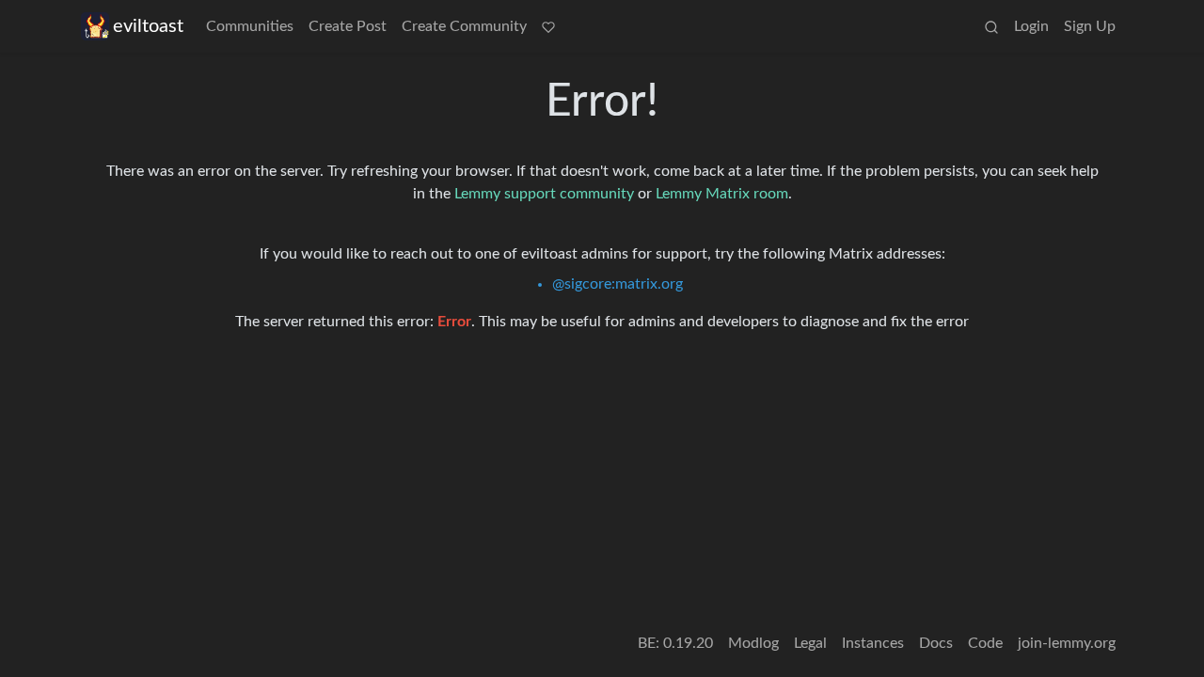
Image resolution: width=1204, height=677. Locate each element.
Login (1031, 26)
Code (985, 643)
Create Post (348, 26)
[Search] (991, 26)
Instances (873, 643)
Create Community (464, 26)
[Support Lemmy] (548, 26)
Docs (936, 643)
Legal (810, 643)
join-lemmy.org (1067, 643)
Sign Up (1090, 26)
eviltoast (148, 26)
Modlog (753, 643)
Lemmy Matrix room (722, 193)
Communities (249, 26)
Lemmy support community (544, 193)
